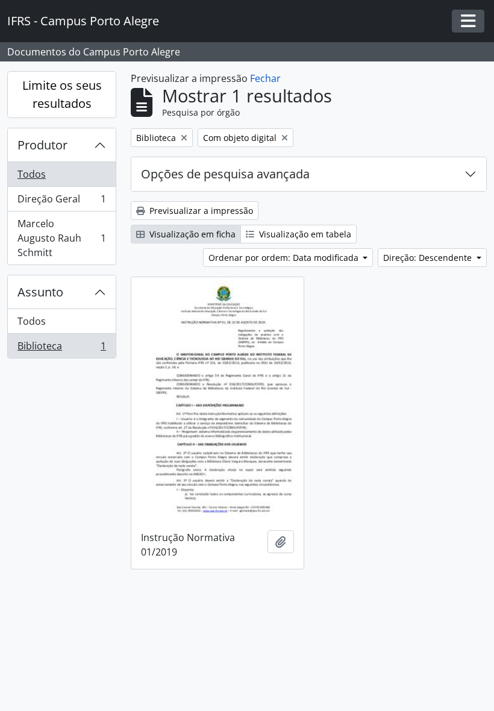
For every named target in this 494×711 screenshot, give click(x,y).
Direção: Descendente (428, 257)
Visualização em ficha (191, 234)
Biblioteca (61, 348)
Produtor (42, 145)
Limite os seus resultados (62, 94)
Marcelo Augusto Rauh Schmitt (61, 238)
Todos (31, 174)
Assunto (40, 292)
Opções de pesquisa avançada (225, 174)
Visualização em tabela (304, 234)
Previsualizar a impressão (200, 210)
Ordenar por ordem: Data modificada (284, 257)
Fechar (265, 78)
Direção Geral (61, 201)
